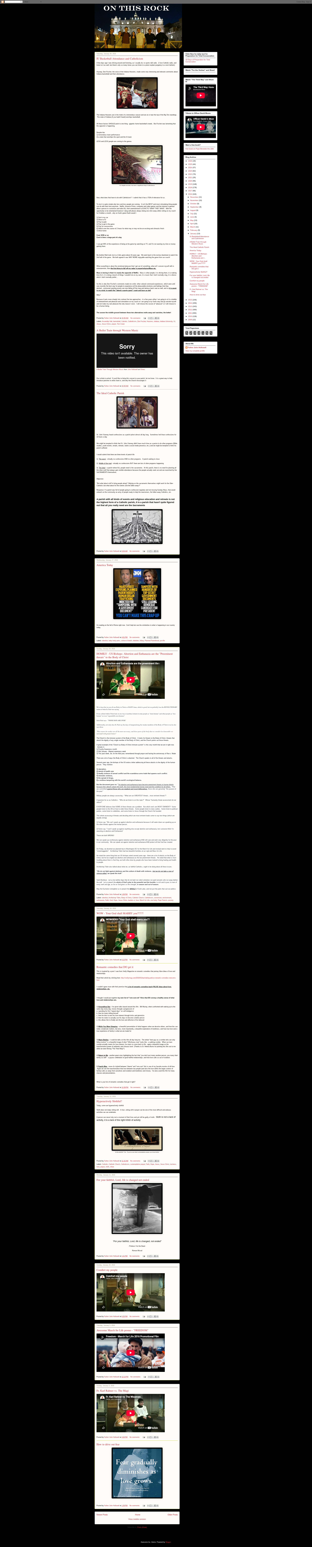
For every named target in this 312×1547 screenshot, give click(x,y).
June (192, 217)
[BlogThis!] (151, 318)
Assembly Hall (107, 321)
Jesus (99, 324)
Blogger (168, 1542)
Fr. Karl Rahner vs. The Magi (113, 1390)
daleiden (136, 641)
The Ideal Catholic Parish (110, 393)
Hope (115, 900)
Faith (107, 900)
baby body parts (114, 641)
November (194, 200)
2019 (190, 184)
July (192, 214)
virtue (112, 1167)
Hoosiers (150, 321)
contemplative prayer (137, 1164)
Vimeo (142, 369)
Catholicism (132, 321)
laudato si (131, 900)
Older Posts (173, 1515)
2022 (190, 174)
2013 (190, 306)
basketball (116, 321)
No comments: (135, 318)
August (193, 210)
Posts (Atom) (142, 1527)
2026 (190, 161)
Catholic (124, 321)
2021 (190, 177)
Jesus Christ (106, 324)
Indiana (156, 321)
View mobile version (137, 1519)
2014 (190, 303)
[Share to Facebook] (156, 318)
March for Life (145, 900)
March (193, 227)
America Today (105, 565)
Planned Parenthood (152, 641)
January (193, 234)
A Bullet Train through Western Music (117, 330)
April (192, 224)
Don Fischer (141, 321)
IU (174, 321)
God (111, 900)
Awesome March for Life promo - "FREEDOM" (122, 1330)
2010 (190, 316)
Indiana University (166, 321)
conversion (158, 898)
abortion (105, 641)
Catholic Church (138, 898)
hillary (142, 641)
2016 (190, 194)
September (194, 207)
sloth (107, 1167)
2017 (190, 191)
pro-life (162, 641)
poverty (170, 900)
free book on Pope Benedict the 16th (199, 149)
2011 (190, 313)
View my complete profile (195, 351)
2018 (190, 187)
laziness (173, 1164)
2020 (190, 181)
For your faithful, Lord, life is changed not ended (123, 1180)
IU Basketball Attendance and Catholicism (120, 58)
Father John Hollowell (197, 347)
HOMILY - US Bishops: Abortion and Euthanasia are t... (198, 256)
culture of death (126, 641)
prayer (114, 324)
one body (154, 900)
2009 (190, 320)
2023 (190, 171)
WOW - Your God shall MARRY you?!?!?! (120, 913)
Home (137, 1515)
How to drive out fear (108, 1444)
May (192, 220)
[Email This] (149, 318)
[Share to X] (153, 318)
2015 (190, 300)
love (137, 900)
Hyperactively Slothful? (109, 1101)
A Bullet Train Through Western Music (110, 369)
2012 (190, 310)
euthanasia (100, 900)
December (194, 197)
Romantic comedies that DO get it (115, 967)
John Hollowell (132, 369)
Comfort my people (107, 1270)
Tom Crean (121, 324)
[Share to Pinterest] (158, 318)
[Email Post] (144, 318)
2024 (190, 167)
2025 (190, 164)
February (194, 230)
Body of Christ (126, 898)
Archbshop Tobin (114, 898)
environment (167, 898)
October (193, 204)
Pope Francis (162, 900)
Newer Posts (102, 1515)
